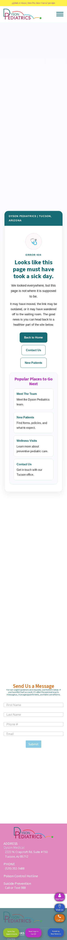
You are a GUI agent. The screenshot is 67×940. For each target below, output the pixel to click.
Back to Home (33, 337)
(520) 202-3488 (14, 868)
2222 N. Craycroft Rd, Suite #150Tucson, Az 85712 (26, 854)
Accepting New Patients (56, 932)
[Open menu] (59, 14)
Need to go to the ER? (33, 932)
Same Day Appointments (11, 932)
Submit (33, 744)
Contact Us (33, 350)
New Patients (33, 362)
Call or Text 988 (15, 888)
